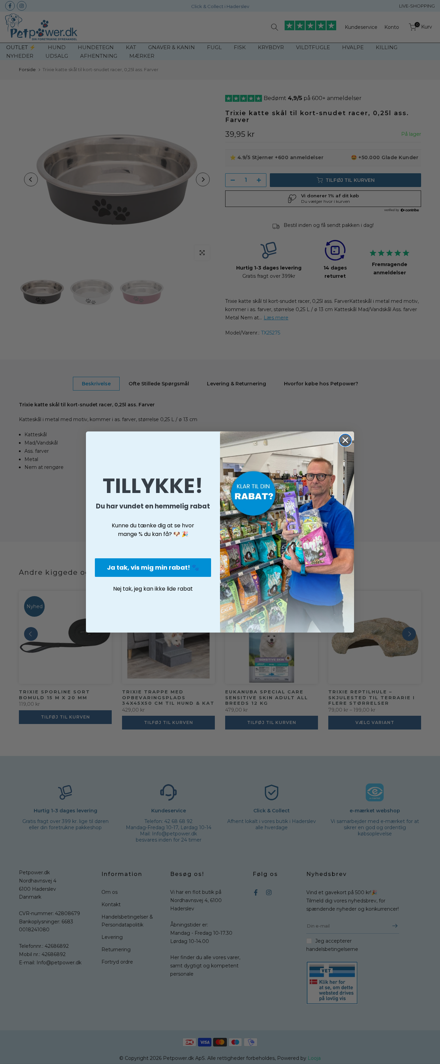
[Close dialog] (345, 440)
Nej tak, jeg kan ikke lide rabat (153, 589)
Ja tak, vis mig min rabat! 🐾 (153, 567)
